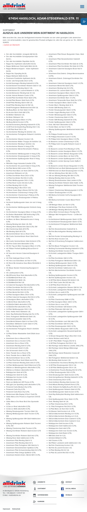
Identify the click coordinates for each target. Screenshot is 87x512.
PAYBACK (69, 495)
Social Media (71, 488)
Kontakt (69, 482)
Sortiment (42, 488)
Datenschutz (16, 509)
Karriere (41, 501)
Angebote (41, 482)
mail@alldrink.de (15, 495)
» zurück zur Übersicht (11, 45)
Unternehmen (43, 495)
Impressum (6, 509)
